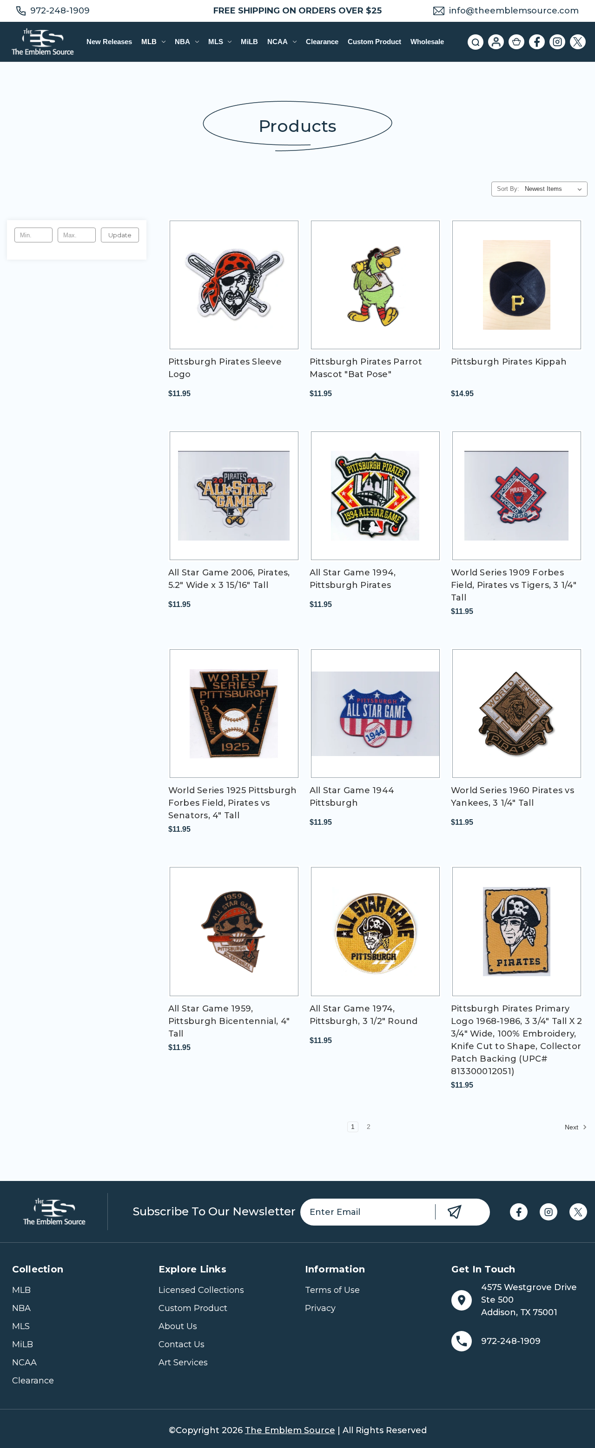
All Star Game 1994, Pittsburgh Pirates (353, 578)
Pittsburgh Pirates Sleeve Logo (225, 368)
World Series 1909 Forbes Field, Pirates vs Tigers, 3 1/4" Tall (513, 585)
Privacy (320, 1308)
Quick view (218, 276)
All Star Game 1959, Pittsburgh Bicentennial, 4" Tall (229, 1021)
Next (572, 1127)
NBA (182, 42)
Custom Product (374, 42)
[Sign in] (496, 42)
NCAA (277, 42)
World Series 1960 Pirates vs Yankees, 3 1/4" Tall (512, 796)
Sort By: (508, 188)
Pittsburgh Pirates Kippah (509, 362)
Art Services (183, 1362)
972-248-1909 (60, 11)
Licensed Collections (201, 1290)
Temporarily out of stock (234, 293)
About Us (178, 1326)
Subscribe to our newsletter (214, 1211)
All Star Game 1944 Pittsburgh (352, 796)
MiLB (249, 42)
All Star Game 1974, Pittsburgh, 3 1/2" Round (364, 1015)
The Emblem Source (290, 1430)
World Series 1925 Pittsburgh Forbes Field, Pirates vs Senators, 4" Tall (232, 803)
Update (120, 235)
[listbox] (555, 189)
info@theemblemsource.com (514, 11)
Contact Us (182, 1344)
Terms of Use (332, 1290)
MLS (215, 42)
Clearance (322, 42)
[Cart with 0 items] (516, 42)
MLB (149, 42)
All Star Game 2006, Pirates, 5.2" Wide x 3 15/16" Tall (229, 578)
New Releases (109, 42)
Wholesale (427, 42)
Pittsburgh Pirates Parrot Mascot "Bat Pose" (366, 368)
